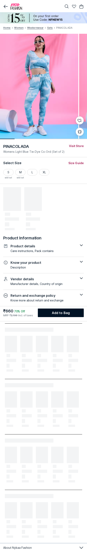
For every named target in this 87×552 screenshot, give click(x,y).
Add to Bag (61, 313)
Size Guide (76, 163)
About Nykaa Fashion (17, 547)
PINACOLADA (16, 146)
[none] (43, 17)
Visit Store (76, 146)
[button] (5, 6)
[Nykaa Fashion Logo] (35, 6)
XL (44, 172)
